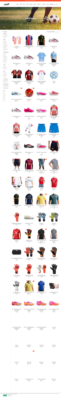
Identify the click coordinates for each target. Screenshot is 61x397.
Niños (24, 4)
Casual (34, 4)
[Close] (60, 392)
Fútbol (27, 4)
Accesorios (43, 4)
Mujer (21, 4)
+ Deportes (39, 4)
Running (31, 4)
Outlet (48, 4)
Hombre (17, 4)
